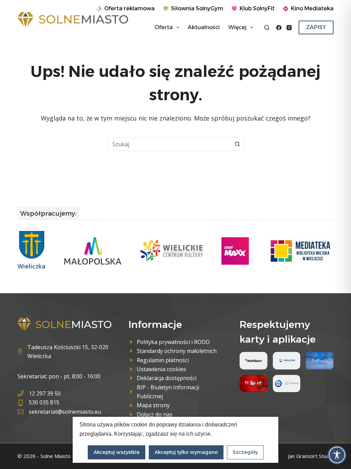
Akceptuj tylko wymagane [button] (186, 452)
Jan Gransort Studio (311, 456)
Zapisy (316, 27)
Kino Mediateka (312, 8)
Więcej (237, 27)
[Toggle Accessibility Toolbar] (337, 455)
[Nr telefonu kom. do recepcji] (59, 402)
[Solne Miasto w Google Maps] (64, 352)
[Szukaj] (266, 27)
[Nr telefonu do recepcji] (59, 393)
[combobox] (169, 144)
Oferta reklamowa (129, 8)
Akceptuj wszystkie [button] (117, 452)
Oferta (164, 27)
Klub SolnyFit (257, 8)
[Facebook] (278, 27)
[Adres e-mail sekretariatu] (59, 411)
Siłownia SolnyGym (197, 8)
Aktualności (204, 27)
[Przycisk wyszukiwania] (237, 144)
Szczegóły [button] (245, 452)
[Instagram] (289, 27)
